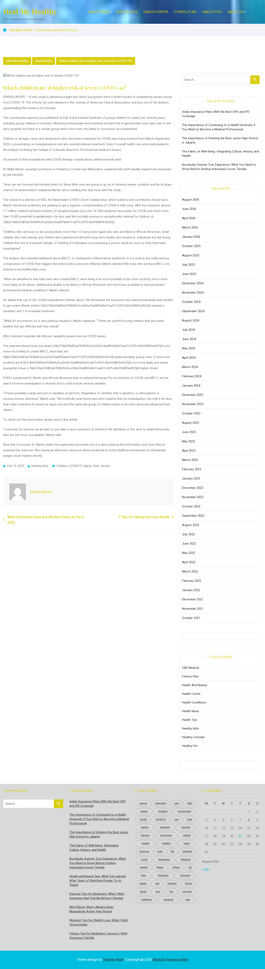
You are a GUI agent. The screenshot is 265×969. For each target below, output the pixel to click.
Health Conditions (194, 702)
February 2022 (191, 581)
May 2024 (188, 348)
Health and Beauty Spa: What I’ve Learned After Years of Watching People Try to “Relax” (97, 880)
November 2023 (193, 404)
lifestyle (187, 851)
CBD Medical (190, 668)
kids (160, 851)
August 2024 (190, 320)
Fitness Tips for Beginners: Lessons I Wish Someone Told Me (98, 936)
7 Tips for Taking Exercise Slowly (143, 517)
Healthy (166, 843)
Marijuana (164, 859)
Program (185, 875)
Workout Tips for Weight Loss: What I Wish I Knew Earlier (98, 922)
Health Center (155, 12)
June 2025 (189, 274)
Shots (188, 883)
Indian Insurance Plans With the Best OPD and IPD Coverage (215, 114)
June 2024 (189, 339)
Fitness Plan (185, 12)
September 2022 (193, 516)
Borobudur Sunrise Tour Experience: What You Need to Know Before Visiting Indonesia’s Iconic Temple (219, 167)
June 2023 (189, 432)
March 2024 (190, 367)
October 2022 (191, 506)
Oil (190, 867)
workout (168, 899)
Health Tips (212, 12)
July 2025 (188, 265)
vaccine (187, 891)
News (160, 867)
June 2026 (189, 209)
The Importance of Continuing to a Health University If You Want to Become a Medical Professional (218, 127)
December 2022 (192, 488)
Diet (189, 819)
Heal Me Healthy (30, 11)
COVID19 (75, 466)
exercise (165, 827)
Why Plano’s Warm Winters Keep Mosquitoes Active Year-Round (91, 909)
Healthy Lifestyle (193, 737)
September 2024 (193, 311)
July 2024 (188, 330)
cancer (143, 803)
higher (87, 466)
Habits (187, 835)
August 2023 (190, 423)
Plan (143, 875)
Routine (172, 883)
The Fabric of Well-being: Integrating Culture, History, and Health (220, 154)
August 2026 (190, 199)
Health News (99, 12)
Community (184, 811)
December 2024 (192, 283)
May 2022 (188, 553)
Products (163, 875)
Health (145, 843)
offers (176, 867)
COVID (143, 819)
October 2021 (191, 618)
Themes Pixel (113, 960)
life (172, 851)
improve (144, 851)
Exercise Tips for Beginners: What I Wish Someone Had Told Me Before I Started (96, 896)
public (143, 883)
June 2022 (189, 543)
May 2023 (188, 441)
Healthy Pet (190, 746)
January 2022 (191, 590)
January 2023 (191, 478)
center (144, 811)
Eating (144, 827)
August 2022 (190, 525)
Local (144, 859)
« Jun (205, 869)
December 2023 (192, 395)
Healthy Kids (127, 12)
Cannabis (160, 803)
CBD (189, 803)
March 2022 (190, 571)
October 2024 (191, 302)
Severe (105, 466)
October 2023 (191, 413)
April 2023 (188, 450)
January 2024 (191, 385)
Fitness (145, 835)
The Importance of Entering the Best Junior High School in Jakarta (220, 140)
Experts (185, 827)
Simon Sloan (41, 491)
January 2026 (191, 237)
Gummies (166, 835)
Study (143, 891)
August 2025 (190, 255)
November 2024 (193, 292)
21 (240, 836)
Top (171, 891)
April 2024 (188, 358)
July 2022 (188, 534)
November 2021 (193, 609)
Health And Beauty (194, 685)
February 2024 (191, 376)
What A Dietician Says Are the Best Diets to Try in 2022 (45, 519)
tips (157, 891)
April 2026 (188, 218)
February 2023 (191, 469)
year (187, 899)
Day (176, 819)
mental (144, 867)
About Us (235, 12)
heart (187, 843)
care (176, 803)
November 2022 (193, 497)
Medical (185, 859)
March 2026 (190, 227)
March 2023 (190, 460)
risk (96, 466)
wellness (146, 899)
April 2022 (188, 562)
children (62, 466)
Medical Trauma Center (170, 960)
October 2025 (191, 246)
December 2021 (192, 599)
